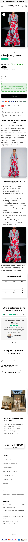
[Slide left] (10, 52)
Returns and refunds (10, 471)
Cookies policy (8, 475)
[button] (2, 6)
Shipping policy (8, 468)
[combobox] (14, 73)
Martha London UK (13, 533)
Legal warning (7, 460)
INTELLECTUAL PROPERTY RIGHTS (13, 495)
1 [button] (12, 342)
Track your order (8, 491)
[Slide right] (17, 52)
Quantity (3, 76)
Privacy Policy (7, 479)
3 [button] (15, 342)
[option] (14, 329)
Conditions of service (10, 464)
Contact (5, 483)
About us (6, 487)
